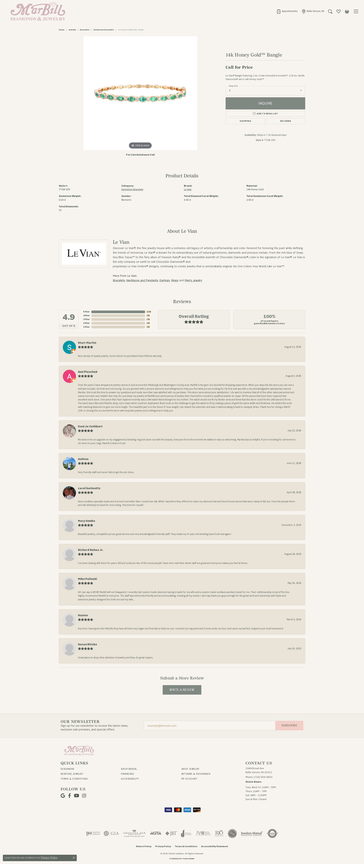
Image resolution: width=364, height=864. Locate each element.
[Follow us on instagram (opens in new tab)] (84, 795)
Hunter (83, 615)
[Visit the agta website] (155, 833)
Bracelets (84, 30)
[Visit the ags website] (134, 833)
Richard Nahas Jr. (90, 550)
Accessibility (130, 779)
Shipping (245, 121)
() (149, 311)
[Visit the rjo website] (219, 833)
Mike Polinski (87, 579)
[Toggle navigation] (356, 11)
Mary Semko (86, 521)
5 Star (86, 311)
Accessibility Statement (214, 846)
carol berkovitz (89, 488)
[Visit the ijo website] (93, 833)
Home (61, 30)
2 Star (86, 323)
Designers (67, 769)
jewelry (72, 30)
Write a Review (182, 690)
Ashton (83, 459)
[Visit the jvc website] (203, 833)
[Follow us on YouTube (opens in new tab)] (76, 795)
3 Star (86, 319)
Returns (285, 121)
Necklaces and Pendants (142, 280)
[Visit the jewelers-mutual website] (252, 833)
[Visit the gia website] (111, 833)
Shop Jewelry (190, 769)
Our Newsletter (80, 721)
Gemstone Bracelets (103, 30)
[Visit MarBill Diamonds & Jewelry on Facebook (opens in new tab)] (69, 795)
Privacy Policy (163, 846)
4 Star (86, 315)
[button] (330, 11)
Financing (127, 774)
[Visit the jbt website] (171, 833)
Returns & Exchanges (196, 774)
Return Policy (143, 846)
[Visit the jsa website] (232, 833)
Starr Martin (87, 343)
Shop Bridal (129, 769)
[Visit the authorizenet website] (272, 833)
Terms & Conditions (74, 779)
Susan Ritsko (87, 644)
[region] (140, 93)
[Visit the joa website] (186, 833)
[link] (287, 11)
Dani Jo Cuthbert (90, 426)
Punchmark (188, 859)
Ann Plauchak (87, 372)
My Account (189, 779)
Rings (174, 280)
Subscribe (289, 725)
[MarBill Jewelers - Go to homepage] (79, 750)
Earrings (164, 280)
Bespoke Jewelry (72, 774)
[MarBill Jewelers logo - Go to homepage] (37, 11)
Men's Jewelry (193, 280)
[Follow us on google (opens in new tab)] (63, 795)
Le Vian (187, 189)
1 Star (86, 326)
